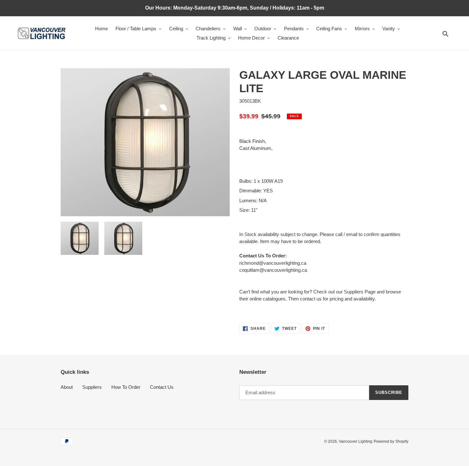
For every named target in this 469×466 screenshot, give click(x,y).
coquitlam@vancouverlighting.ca (273, 270)
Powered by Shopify (391, 441)
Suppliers (92, 387)
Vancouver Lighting (355, 441)
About (67, 387)
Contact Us (162, 387)
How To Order (125, 387)
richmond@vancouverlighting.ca (272, 263)
